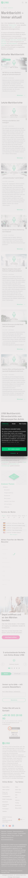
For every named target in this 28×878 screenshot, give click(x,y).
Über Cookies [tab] (22, 423)
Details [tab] (14, 423)
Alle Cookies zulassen (14, 449)
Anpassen (13, 453)
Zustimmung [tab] (5, 423)
